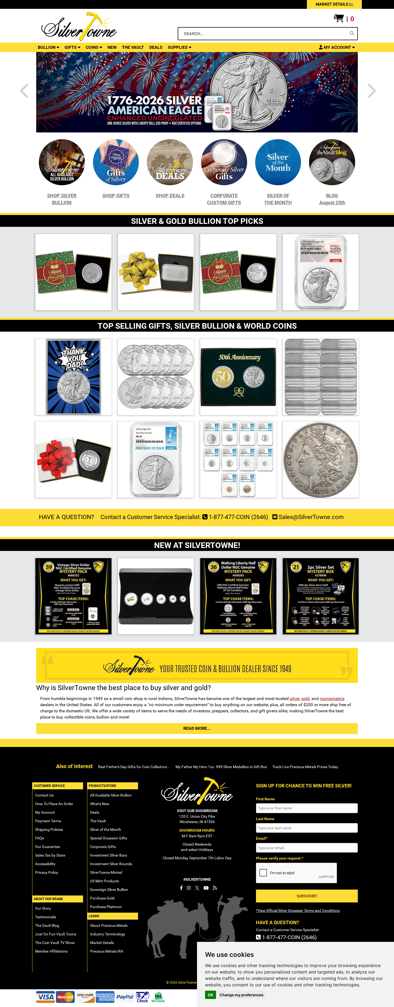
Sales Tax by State (50, 855)
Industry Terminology (107, 934)
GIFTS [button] (71, 47)
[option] (197, 91)
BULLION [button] (47, 47)
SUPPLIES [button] (178, 47)
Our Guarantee (47, 847)
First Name (265, 799)
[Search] (352, 33)
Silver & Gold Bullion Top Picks (197, 221)
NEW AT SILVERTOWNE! (197, 545)
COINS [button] (92, 47)
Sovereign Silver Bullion (109, 889)
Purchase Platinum (106, 907)
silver (294, 698)
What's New (99, 804)
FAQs (39, 838)
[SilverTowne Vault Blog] (215, 888)
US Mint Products (104, 881)
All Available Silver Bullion (111, 795)
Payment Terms (48, 821)
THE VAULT (133, 47)
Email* (261, 838)
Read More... (197, 728)
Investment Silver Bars (108, 855)
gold (305, 698)
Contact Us (44, 795)
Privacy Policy (46, 872)
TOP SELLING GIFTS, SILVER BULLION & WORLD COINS (197, 326)
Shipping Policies (49, 829)
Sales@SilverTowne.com (310, 517)
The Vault (98, 821)
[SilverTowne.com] (101, 26)
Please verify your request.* (279, 858)
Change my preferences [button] (241, 995)
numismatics (332, 698)
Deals (94, 812)
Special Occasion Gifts (108, 838)
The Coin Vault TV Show (55, 943)
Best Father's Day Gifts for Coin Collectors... (134, 767)
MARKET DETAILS (332, 4)
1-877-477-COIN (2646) (237, 517)
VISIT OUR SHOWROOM (197, 811)
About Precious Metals (109, 925)
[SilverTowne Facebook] (181, 888)
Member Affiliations (51, 951)
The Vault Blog (47, 925)
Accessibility (45, 864)
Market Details (102, 943)
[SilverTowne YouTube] (206, 888)
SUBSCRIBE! (307, 896)
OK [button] (210, 995)
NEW (112, 47)
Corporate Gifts (103, 847)
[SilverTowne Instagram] (189, 888)
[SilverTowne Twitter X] (197, 888)
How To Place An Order (54, 804)
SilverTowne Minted (106, 872)
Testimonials (45, 917)
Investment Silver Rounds (111, 864)
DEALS (155, 47)
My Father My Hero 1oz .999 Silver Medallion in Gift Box (221, 767)
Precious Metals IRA (106, 951)
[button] (344, 19)
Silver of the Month (105, 829)
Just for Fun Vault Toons (55, 934)
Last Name (265, 819)
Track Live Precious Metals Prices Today (305, 767)
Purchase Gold (102, 898)
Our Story (43, 908)
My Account (45, 812)
